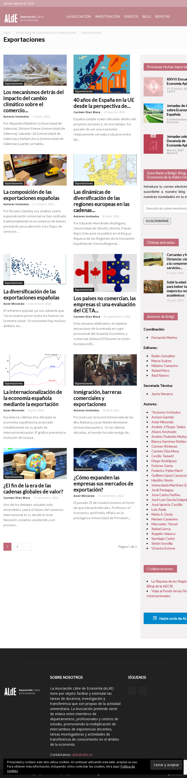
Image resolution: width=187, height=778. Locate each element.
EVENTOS (131, 16)
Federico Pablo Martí (167, 470)
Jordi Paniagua (162, 490)
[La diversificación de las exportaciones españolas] (35, 269)
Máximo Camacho (164, 366)
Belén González (163, 356)
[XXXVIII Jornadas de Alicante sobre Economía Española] (153, 113)
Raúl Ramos (160, 375)
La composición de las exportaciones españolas (31, 195)
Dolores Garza (162, 466)
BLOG (147, 16)
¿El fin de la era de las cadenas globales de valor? (33, 488)
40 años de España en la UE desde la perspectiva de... (104, 103)
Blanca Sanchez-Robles (169, 441)
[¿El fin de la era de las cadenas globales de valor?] (35, 463)
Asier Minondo (13, 303)
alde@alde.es (82, 754)
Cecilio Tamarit (162, 456)
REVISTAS (162, 16)
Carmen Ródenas (164, 446)
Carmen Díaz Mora (87, 112)
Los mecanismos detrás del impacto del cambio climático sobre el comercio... (33, 101)
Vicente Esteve (163, 548)
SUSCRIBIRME (157, 221)
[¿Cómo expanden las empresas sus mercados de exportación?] (105, 459)
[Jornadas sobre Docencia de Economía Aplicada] (153, 144)
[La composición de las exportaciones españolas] (35, 169)
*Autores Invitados (166, 412)
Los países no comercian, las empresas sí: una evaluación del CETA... (105, 304)
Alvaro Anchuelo (164, 432)
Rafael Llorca (161, 529)
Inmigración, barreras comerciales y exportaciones (98, 398)
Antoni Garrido (162, 417)
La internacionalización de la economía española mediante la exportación (32, 398)
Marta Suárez (161, 361)
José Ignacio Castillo (167, 504)
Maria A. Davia (162, 514)
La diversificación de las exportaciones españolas (31, 294)
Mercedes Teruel (164, 524)
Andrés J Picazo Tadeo (168, 427)
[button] (178, 16)
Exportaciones (14, 83)
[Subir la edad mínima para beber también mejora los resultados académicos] (153, 286)
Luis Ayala (158, 509)
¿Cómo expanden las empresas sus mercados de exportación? (103, 483)
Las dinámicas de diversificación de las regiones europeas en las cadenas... (102, 201)
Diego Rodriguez (164, 461)
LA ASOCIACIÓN (78, 16)
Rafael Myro (160, 370)
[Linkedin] (172, 3)
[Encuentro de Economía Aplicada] (153, 86)
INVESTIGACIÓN (107, 16)
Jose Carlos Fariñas (165, 495)
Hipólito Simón (162, 480)
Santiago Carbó (163, 538)
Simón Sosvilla (162, 543)
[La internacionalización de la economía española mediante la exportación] (35, 369)
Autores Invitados (16, 116)
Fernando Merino (164, 337)
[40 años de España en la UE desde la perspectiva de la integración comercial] (105, 74)
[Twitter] (180, 3)
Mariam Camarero (164, 519)
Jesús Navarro (162, 394)
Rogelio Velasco (163, 534)
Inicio (7, 33)
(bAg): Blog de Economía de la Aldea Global (46, 33)
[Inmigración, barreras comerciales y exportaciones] (105, 369)
